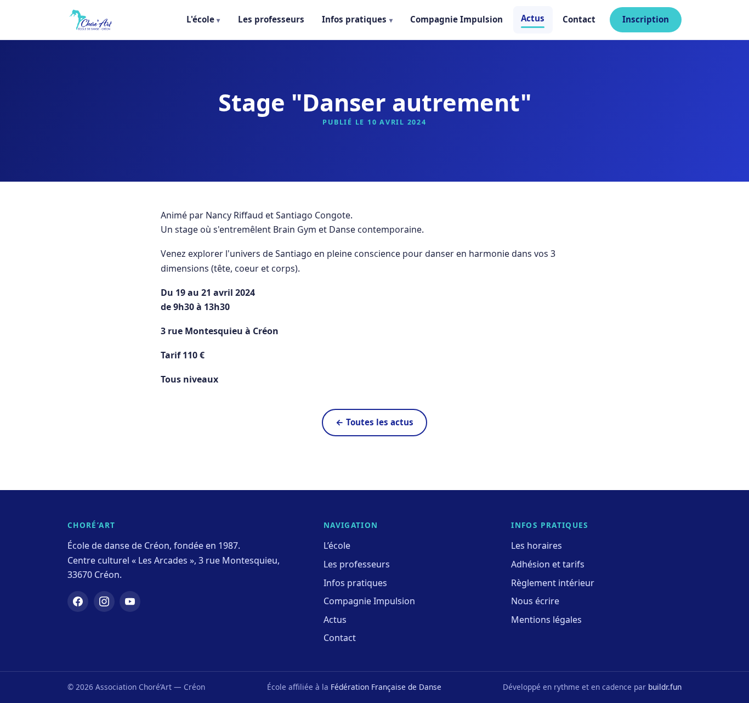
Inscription (645, 19)
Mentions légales (546, 620)
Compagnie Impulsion (456, 19)
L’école (337, 545)
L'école (200, 19)
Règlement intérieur (552, 583)
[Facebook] (77, 601)
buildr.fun (665, 687)
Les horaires (536, 545)
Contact (579, 19)
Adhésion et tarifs (548, 564)
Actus (532, 18)
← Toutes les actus (374, 422)
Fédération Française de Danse (386, 687)
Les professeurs (271, 19)
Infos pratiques (354, 19)
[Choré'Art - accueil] (90, 19)
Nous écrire (535, 601)
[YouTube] (130, 601)
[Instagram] (104, 601)
